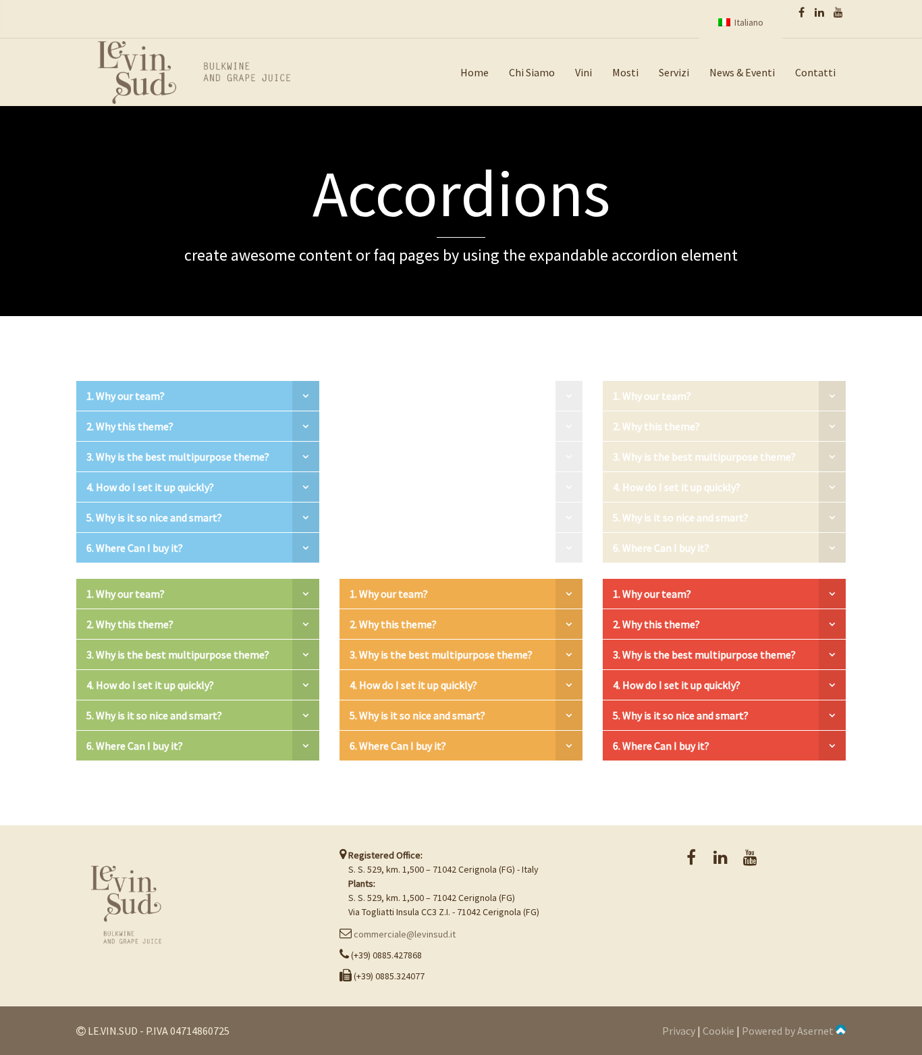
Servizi (674, 72)
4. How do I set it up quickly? (150, 487)
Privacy (678, 1030)
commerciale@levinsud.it (405, 934)
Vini (583, 72)
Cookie (718, 1030)
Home (474, 72)
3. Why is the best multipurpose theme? (177, 456)
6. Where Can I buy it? (134, 548)
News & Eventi (742, 72)
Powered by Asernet (789, 1030)
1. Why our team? (125, 396)
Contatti (815, 72)
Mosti (625, 72)
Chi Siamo (532, 72)
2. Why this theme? (129, 426)
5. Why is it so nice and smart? (154, 517)
